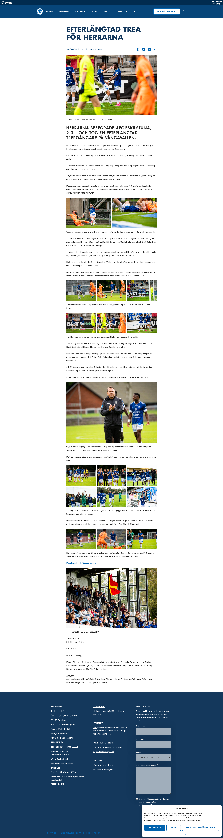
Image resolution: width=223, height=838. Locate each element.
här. (100, 714)
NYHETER (122, 11)
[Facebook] (138, 49)
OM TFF (93, 11)
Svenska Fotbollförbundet (62, 763)
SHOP (135, 11)
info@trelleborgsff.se (67, 724)
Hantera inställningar (200, 828)
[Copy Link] (153, 49)
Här (95, 727)
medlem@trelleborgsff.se (104, 769)
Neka (173, 828)
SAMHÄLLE (108, 11)
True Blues (55, 768)
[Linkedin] (148, 49)
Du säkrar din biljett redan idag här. (81, 563)
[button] (183, 11)
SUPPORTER (64, 11)
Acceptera (154, 828)
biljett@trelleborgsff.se (103, 751)
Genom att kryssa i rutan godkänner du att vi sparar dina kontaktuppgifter (154, 802)
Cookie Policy (176, 834)
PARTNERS (80, 11)
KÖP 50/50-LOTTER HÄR (62, 738)
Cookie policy (93, 833)
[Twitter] (142, 49)
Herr (82, 49)
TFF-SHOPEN (57, 742)
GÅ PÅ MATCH (166, 11)
